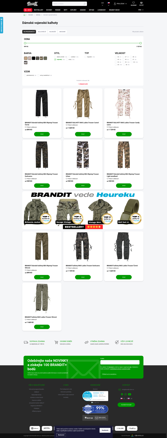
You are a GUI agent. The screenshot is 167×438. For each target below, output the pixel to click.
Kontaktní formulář (126, 404)
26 (119, 57)
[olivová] (45, 58)
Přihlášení (36, 408)
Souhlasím (105, 430)
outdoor (74, 57)
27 (126, 57)
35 (119, 64)
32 (119, 62)
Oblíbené (36, 392)
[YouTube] (130, 394)
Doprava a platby (36, 400)
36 (127, 64)
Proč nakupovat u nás (66, 389)
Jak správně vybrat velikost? (36, 403)
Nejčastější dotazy (36, 394)
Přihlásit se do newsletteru (109, 374)
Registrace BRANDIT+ (36, 405)
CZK (102, 3)
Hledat (84, 3)
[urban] (25, 62)
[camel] (25, 58)
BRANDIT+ (112, 367)
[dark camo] (37, 58)
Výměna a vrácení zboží (36, 397)
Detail (41, 134)
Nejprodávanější (29, 31)
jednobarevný (31, 75)
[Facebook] (122, 394)
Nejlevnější (42, 31)
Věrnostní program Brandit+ (36, 389)
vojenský (60, 59)
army (71, 59)
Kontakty (65, 397)
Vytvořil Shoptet (125, 435)
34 (135, 62)
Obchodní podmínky (66, 392)
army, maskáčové (45, 75)
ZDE (130, 367)
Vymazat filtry (83, 84)
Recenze (95, 389)
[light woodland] (41, 58)
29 (119, 59)
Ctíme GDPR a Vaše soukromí (66, 394)
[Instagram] (125, 394)
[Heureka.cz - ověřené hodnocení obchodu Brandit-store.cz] (95, 396)
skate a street (62, 57)
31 (134, 59)
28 (134, 57)
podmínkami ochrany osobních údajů (120, 369)
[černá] (33, 58)
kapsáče (90, 57)
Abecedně (62, 31)
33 (127, 62)
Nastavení (61, 435)
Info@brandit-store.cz (128, 389)
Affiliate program (36, 411)
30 (126, 59)
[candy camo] (29, 58)
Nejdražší (52, 31)
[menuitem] (28, 10)
